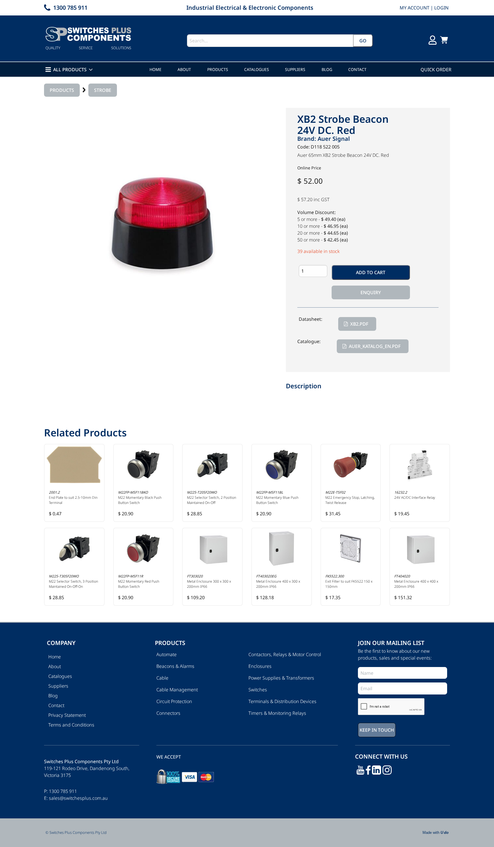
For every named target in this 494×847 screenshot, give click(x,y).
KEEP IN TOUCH (175, 458)
